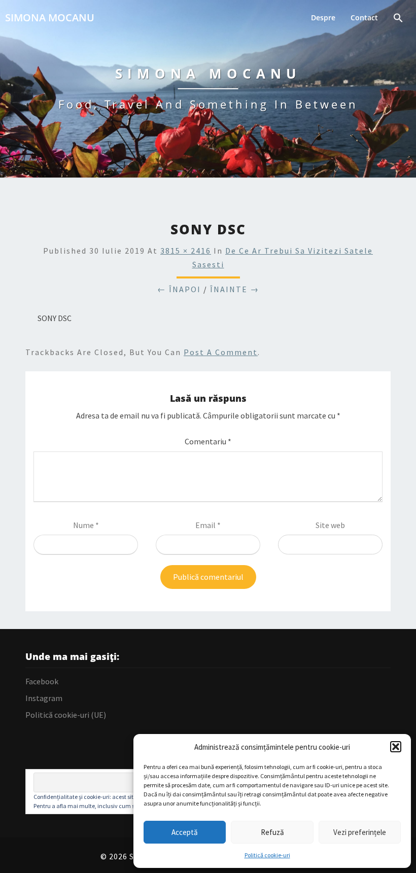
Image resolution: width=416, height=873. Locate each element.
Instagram (43, 698)
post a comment (221, 352)
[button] (396, 747)
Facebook (41, 681)
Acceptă (184, 832)
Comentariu (208, 441)
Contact (364, 17)
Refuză (272, 832)
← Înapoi (179, 289)
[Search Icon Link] (398, 19)
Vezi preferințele (359, 832)
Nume (86, 525)
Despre (323, 17)
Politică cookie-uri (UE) (65, 715)
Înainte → (234, 289)
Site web (330, 525)
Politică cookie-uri (267, 855)
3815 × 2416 (185, 251)
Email (208, 525)
